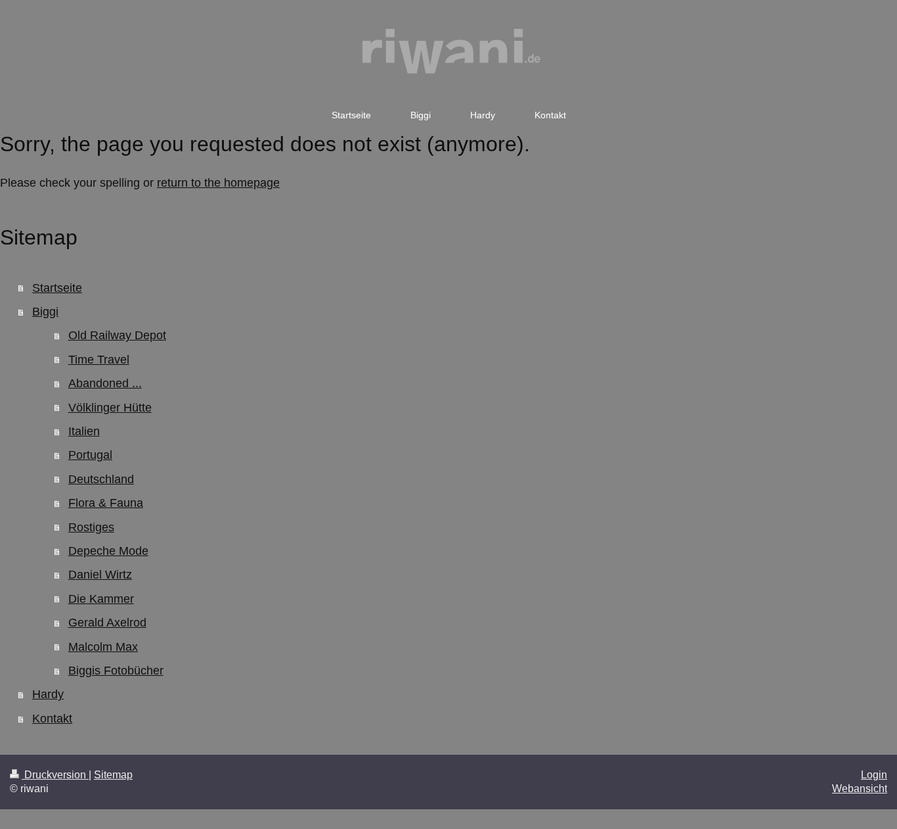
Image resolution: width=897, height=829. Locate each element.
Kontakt (52, 718)
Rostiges (91, 527)
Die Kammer (101, 598)
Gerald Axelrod (107, 622)
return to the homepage (218, 182)
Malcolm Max (103, 646)
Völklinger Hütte (110, 407)
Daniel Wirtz (100, 574)
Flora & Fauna (105, 502)
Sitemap (113, 774)
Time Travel (98, 359)
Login (874, 774)
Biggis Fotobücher (116, 670)
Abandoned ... (105, 383)
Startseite (57, 288)
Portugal (90, 455)
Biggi (45, 311)
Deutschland (101, 479)
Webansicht (859, 788)
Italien (84, 431)
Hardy (48, 694)
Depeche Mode (108, 550)
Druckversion (55, 774)
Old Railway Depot (117, 335)
